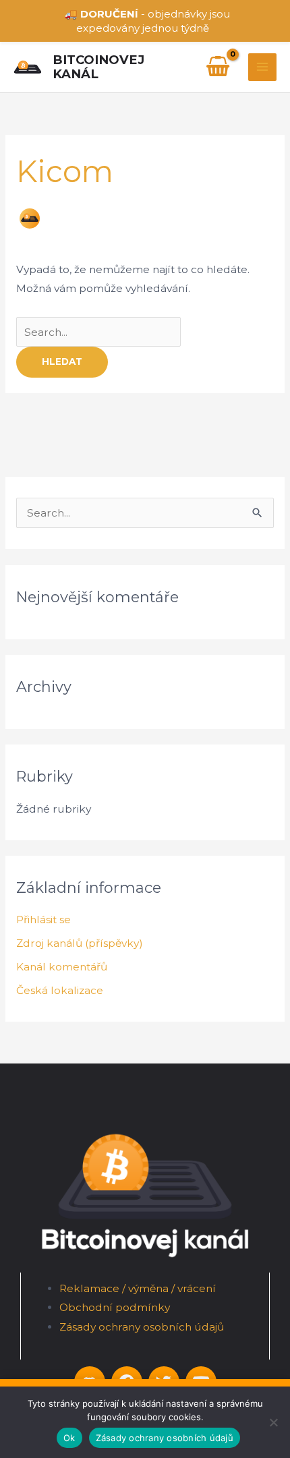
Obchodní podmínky (114, 1307)
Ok (69, 1437)
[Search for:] (98, 332)
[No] (273, 1422)
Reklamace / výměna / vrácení (137, 1288)
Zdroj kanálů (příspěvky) (79, 943)
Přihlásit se (43, 919)
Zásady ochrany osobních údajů (141, 1326)
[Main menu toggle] (262, 67)
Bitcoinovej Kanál (98, 67)
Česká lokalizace (59, 990)
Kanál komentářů (61, 966)
